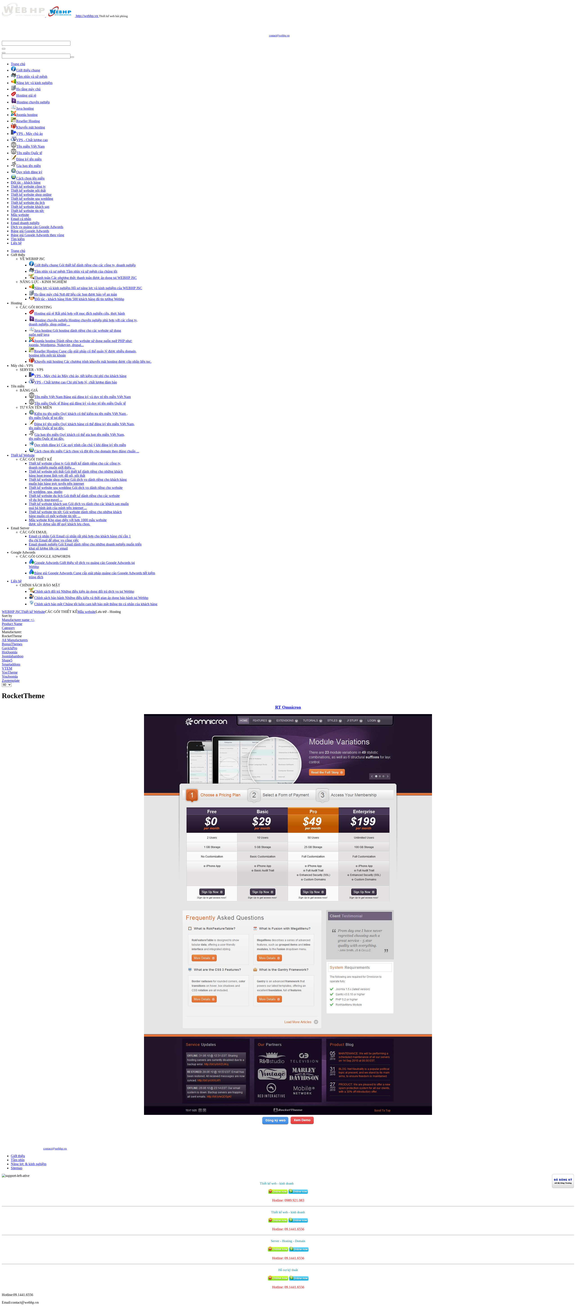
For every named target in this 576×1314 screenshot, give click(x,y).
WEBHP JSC (11, 612)
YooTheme (10, 672)
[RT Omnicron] (288, 1114)
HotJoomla (9, 652)
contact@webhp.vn (279, 35)
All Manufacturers (15, 640)
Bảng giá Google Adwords (30, 231)
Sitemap (16, 1168)
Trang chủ (18, 64)
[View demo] (302, 1124)
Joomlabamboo (12, 656)
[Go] (3, 48)
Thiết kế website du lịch (28, 203)
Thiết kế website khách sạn (30, 207)
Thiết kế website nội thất (28, 190)
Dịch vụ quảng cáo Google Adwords (37, 227)
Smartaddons (11, 664)
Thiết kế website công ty (28, 186)
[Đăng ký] (275, 1124)
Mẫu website (20, 215)
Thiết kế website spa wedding (32, 198)
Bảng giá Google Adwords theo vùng (37, 235)
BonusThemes (12, 644)
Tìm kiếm (18, 239)
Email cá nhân (21, 219)
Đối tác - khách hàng (25, 182)
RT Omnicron (288, 707)
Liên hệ (16, 243)
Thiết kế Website (23, 455)
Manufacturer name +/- (18, 620)
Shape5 (7, 660)
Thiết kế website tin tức (27, 211)
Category (8, 628)
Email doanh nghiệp (25, 223)
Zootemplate (11, 680)
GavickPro (9, 648)
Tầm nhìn (18, 1160)
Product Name (12, 624)
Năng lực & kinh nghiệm (28, 1164)
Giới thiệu (18, 1156)
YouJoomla (10, 676)
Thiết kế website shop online (31, 194)
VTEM (7, 668)
